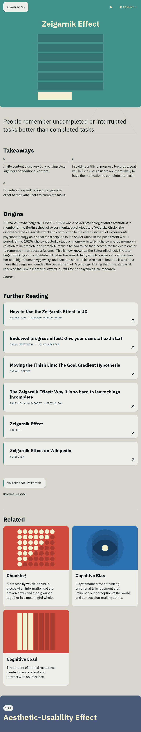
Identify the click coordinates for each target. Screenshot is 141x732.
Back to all (17, 6)
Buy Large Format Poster (24, 483)
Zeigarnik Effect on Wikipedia (40, 450)
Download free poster (14, 494)
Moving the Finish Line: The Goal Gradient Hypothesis (65, 365)
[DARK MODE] (111, 7)
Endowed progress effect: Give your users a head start (66, 338)
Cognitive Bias (90, 575)
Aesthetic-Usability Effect (50, 717)
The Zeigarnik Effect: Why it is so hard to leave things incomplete (65, 394)
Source (8, 277)
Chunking (16, 575)
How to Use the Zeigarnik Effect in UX (48, 311)
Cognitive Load (22, 659)
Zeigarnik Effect (26, 424)
